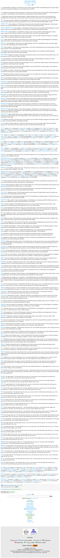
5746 (12, 164)
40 (54, 128)
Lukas (28, 4)
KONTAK (24, 545)
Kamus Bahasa (30, 504)
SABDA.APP (30, 516)
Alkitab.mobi (30, 511)
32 (10, 128)
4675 (13, 471)
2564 (48, 131)
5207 (54, 131)
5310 (40, 129)
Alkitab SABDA (12, 491)
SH (31, 498)
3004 (55, 171)
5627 (9, 159)
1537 (7, 471)
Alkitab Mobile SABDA (30, 1)
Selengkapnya (47, 540)
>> (34, 4)
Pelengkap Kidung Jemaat (30, 509)
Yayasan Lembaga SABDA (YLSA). (25, 549)
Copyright (30, 512)
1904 (6, 129)
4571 (7, 132)
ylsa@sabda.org (30, 552)
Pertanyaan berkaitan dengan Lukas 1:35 (12, 485)
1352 (7, 131)
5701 (41, 164)
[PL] (32, 3)
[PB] (35, 3)
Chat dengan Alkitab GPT (16, 489)
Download (30, 500)
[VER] (25, 3)
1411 (26, 129)
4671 (11, 132)
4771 (4, 174)
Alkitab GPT (12, 492)
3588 (2, 151)
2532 (25, 128)
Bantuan (30, 520)
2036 (32, 128)
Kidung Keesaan (30, 505)
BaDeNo (30, 517)
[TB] (29, 3)
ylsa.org (39, 552)
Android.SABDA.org (30, 515)
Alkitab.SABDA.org (30, 514)
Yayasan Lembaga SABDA (25, 540)
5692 (14, 162)
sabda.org (44, 552)
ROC (37, 498)
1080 (21, 131)
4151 (48, 128)
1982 (53, 129)
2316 (2, 132)
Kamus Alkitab (30, 503)
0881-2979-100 (18, 552)
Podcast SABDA (31, 542)
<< (26, 4)
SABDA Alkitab (19, 542)
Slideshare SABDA (41, 542)
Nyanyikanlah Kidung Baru (30, 508)
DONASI (35, 545)
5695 (2, 161)
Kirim (17, 486)
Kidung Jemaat (30, 507)
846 (41, 128)
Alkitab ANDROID (30, 501)
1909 (13, 129)
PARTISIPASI (29, 545)
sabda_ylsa (14, 540)
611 (19, 128)
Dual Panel (30, 521)
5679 (29, 158)
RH (34, 498)
